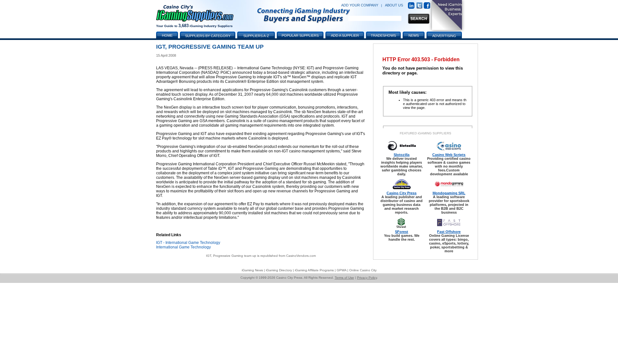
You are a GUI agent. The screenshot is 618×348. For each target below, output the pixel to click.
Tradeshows (383, 35)
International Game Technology (183, 247)
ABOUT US (394, 5)
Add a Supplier (345, 35)
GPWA (341, 270)
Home (167, 35)
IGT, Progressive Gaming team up (231, 255)
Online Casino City (363, 270)
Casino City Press (402, 193)
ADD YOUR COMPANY (359, 5)
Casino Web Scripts (448, 155)
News (413, 35)
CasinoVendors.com (301, 255)
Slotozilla (401, 155)
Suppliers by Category (207, 36)
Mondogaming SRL (449, 193)
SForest (401, 232)
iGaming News (252, 270)
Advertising (444, 36)
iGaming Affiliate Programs (314, 270)
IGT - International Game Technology (188, 242)
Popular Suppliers (300, 35)
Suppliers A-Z (256, 36)
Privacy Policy (367, 277)
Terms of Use (344, 277)
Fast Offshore (449, 232)
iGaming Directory (279, 270)
